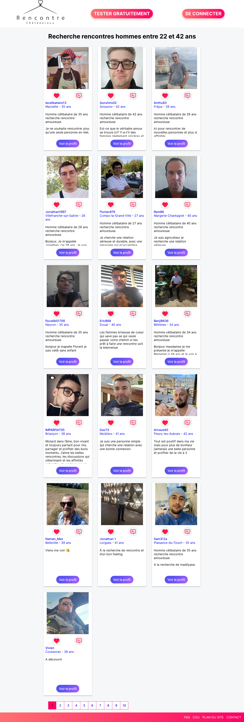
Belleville (51, 543)
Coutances (53, 652)
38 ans (66, 434)
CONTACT (233, 717)
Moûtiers (106, 434)
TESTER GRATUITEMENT (122, 13)
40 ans (192, 215)
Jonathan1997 (55, 212)
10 (124, 705)
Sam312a (160, 539)
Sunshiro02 (108, 103)
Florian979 (107, 212)
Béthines (160, 325)
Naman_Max (54, 539)
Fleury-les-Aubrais (167, 434)
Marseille (51, 106)
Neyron (50, 325)
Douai (104, 325)
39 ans (66, 543)
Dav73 (104, 430)
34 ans (174, 325)
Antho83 (160, 103)
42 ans (120, 106)
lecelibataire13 (55, 103)
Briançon (51, 434)
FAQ (187, 717)
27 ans (139, 215)
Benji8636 (161, 321)
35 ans (66, 106)
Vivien (49, 648)
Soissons (106, 106)
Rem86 (159, 212)
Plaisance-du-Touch (168, 543)
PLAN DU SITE (213, 717)
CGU (196, 717)
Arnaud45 (161, 430)
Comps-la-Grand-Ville (115, 215)
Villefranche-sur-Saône (61, 215)
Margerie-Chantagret (169, 215)
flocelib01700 (55, 321)
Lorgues (105, 543)
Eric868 (105, 321)
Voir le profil (67, 143)
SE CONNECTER (203, 13)
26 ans (170, 106)
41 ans (120, 434)
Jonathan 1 (108, 539)
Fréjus (158, 106)
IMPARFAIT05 (55, 430)
